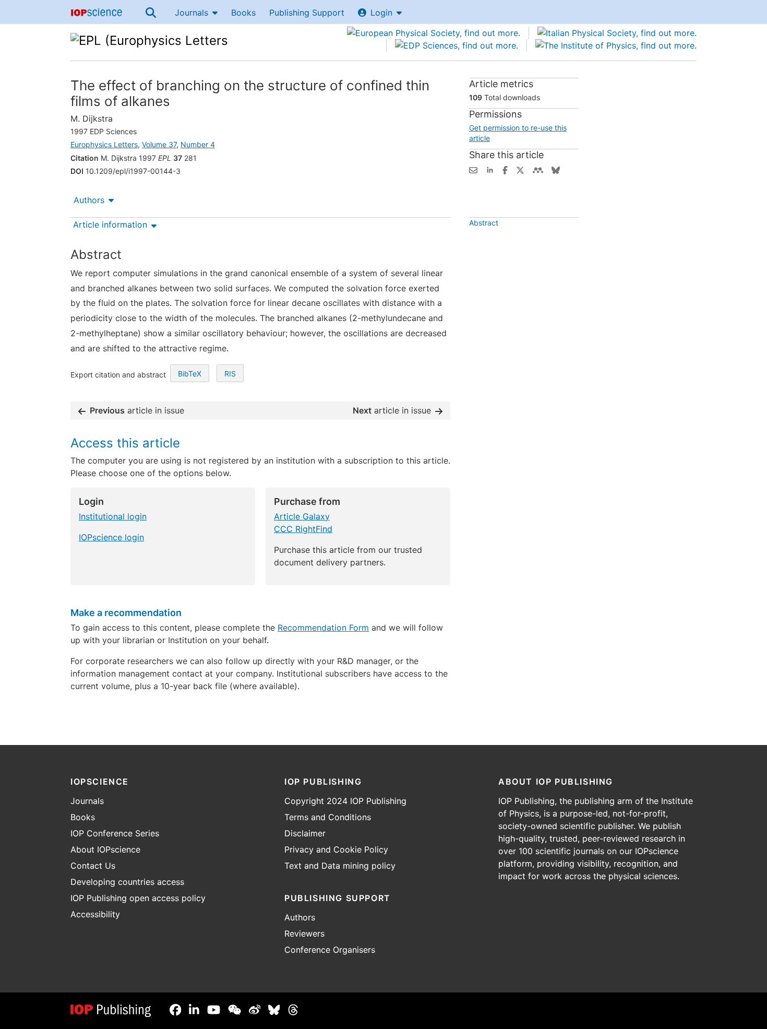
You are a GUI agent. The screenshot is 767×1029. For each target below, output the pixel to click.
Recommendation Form (323, 627)
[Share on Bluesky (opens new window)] (556, 169)
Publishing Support (306, 12)
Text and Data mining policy (340, 865)
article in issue (137, 410)
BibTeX (189, 373)
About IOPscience (105, 849)
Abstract (483, 222)
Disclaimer (305, 833)
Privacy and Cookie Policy (336, 849)
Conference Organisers (329, 949)
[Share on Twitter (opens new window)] (520, 169)
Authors (89, 200)
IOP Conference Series (114, 833)
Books (243, 12)
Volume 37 (159, 144)
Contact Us (92, 865)
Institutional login (113, 516)
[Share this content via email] (473, 169)
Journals (191, 12)
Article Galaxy (302, 516)
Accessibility (95, 914)
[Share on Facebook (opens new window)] (505, 169)
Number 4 (198, 144)
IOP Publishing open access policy (138, 898)
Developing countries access (127, 882)
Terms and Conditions (327, 817)
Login (381, 12)
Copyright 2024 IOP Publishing (345, 801)
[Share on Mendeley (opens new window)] (538, 169)
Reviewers (304, 933)
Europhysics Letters (104, 144)
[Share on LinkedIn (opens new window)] (490, 169)
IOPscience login (111, 537)
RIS (230, 373)
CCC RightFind (303, 529)
